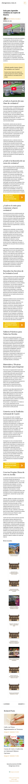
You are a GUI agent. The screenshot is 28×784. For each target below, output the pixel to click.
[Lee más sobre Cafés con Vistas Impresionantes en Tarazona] (14, 719)
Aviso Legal (14, 779)
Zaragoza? (6, 732)
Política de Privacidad (14, 778)
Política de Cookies (14, 781)
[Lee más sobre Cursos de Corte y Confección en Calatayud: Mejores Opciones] (14, 741)
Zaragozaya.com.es (9, 3)
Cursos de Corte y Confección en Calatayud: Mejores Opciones (13, 751)
